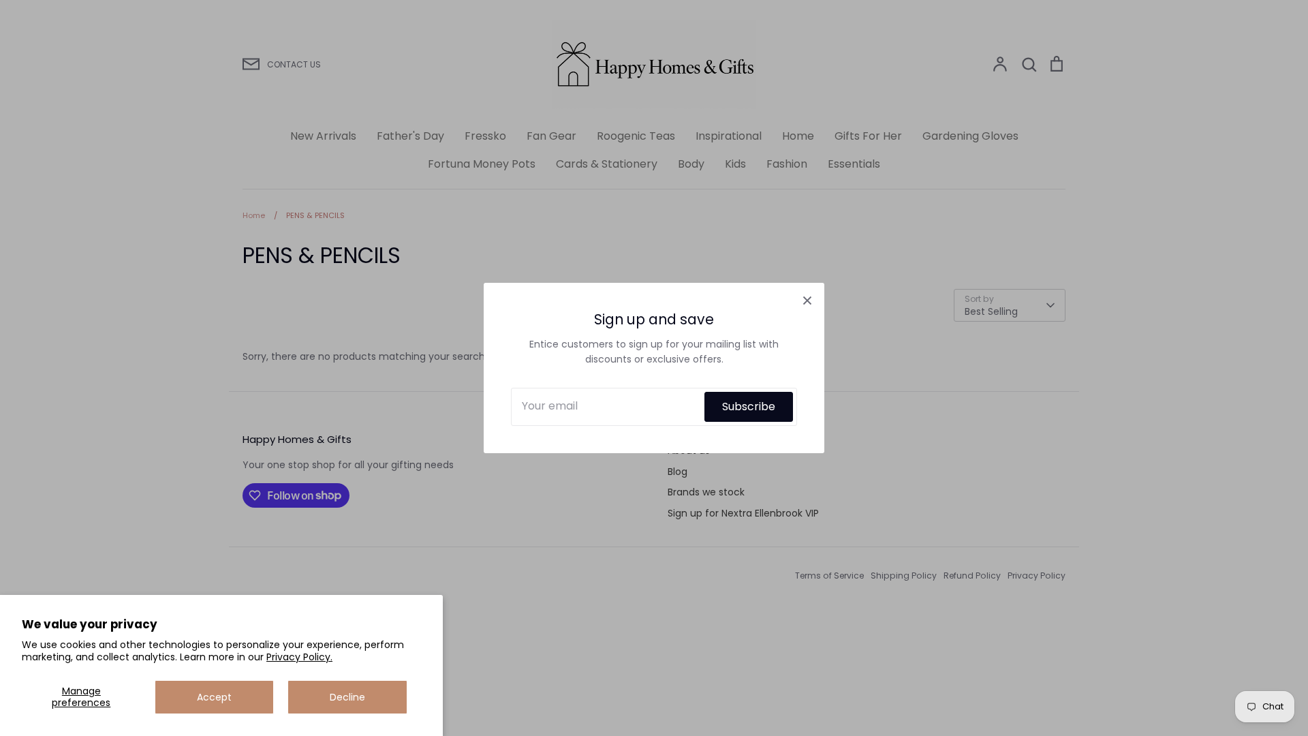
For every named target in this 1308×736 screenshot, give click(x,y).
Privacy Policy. (299, 657)
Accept (214, 697)
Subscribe (748, 406)
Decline (347, 697)
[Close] (807, 300)
